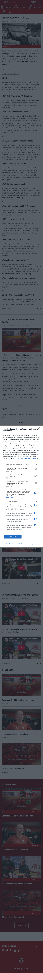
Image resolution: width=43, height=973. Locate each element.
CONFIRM (12, 537)
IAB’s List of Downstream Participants (24, 458)
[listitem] (21, 464)
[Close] (39, 429)
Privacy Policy (32, 544)
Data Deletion (10, 544)
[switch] (35, 469)
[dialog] (21, 486)
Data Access (21, 544)
